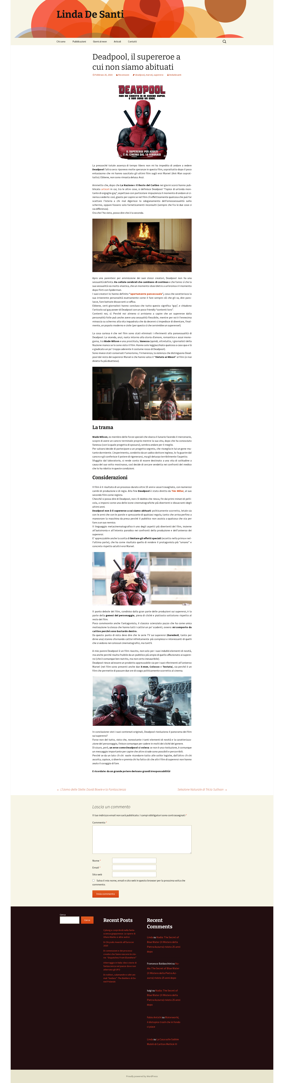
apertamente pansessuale (146, 293)
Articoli (117, 41)
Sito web (97, 874)
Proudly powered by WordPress (142, 1076)
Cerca (63, 914)
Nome (96, 860)
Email (96, 867)
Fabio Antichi (154, 1017)
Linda (150, 937)
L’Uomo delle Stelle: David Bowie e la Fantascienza (91, 789)
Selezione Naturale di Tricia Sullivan (202, 789)
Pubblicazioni (79, 41)
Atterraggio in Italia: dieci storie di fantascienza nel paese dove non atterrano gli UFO (120, 966)
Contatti (132, 41)
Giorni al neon (100, 41)
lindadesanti (175, 74)
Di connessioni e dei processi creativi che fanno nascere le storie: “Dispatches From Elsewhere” (119, 954)
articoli (105, 189)
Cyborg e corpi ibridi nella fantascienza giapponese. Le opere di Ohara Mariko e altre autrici (119, 934)
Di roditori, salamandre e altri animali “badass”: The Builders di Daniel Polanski (119, 978)
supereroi (158, 74)
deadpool (140, 74)
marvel (149, 74)
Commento (99, 822)
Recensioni (123, 74)
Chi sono (61, 41)
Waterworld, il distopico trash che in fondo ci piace (163, 1022)
